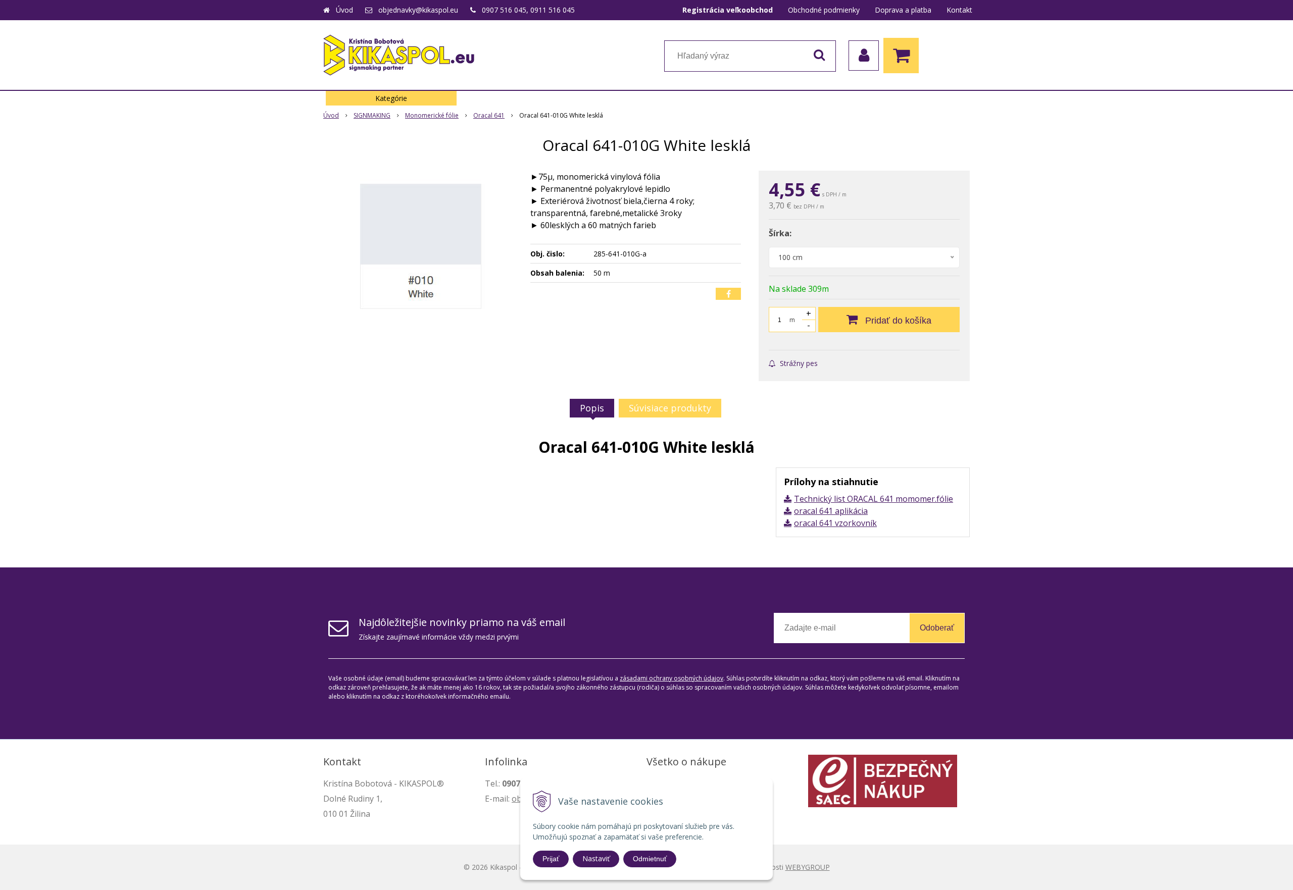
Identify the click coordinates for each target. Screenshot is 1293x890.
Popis (592, 408)
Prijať (550, 859)
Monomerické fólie (432, 115)
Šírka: (780, 233)
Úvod (344, 10)
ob (517, 798)
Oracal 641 (489, 115)
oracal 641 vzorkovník (835, 523)
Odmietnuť (650, 859)
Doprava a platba (903, 10)
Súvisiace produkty (670, 408)
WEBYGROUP (807, 867)
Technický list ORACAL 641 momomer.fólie (873, 498)
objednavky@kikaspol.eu (418, 10)
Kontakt (959, 10)
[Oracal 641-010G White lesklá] (420, 246)
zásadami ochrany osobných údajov (671, 678)
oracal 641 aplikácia (831, 510)
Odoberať (937, 627)
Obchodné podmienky (824, 10)
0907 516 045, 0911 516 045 (528, 10)
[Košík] (903, 55)
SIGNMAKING (372, 115)
